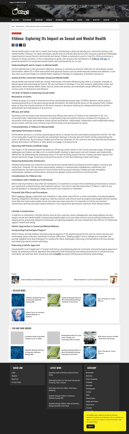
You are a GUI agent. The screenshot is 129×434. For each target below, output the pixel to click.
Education (70, 20)
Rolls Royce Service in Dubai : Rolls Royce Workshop (90, 337)
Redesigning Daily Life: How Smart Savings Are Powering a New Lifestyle (53, 337)
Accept (90, 426)
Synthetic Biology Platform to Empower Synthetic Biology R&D (18, 300)
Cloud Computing (91, 379)
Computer (89, 382)
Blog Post (96, 20)
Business (49, 20)
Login (87, 20)
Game (88, 395)
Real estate (15, 20)
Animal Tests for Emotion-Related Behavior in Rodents (18, 314)
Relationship (27, 20)
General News (90, 398)
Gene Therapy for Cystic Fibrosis (89, 300)
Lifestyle (89, 408)
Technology (38, 20)
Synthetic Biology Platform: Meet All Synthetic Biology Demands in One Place (54, 300)
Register (106, 20)
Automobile (59, 20)
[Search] (116, 20)
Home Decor (90, 405)
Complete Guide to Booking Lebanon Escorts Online (17, 337)
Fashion (79, 20)
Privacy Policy (16, 382)
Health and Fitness (16, 33)
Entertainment (90, 389)
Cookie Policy (93, 422)
